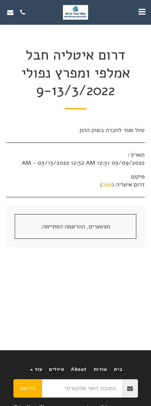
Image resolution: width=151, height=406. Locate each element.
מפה (107, 185)
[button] (142, 12)
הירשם (28, 388)
